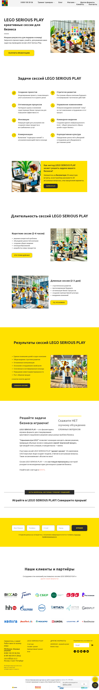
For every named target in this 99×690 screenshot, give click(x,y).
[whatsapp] (78, 651)
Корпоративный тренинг (35, 649)
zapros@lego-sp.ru (10, 658)
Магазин (71, 2)
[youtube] (81, 651)
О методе (30, 644)
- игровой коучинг (63, 644)
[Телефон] (84, 651)
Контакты (93, 4)
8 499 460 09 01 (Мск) (12, 656)
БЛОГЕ (42, 470)
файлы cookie (67, 684)
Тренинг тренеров (45, 2)
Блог (60, 2)
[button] (19, 53)
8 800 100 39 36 (27, 2)
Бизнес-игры (54, 646)
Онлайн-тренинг (32, 646)
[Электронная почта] (87, 651)
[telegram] (75, 651)
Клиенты (80, 4)
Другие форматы (87, 2)
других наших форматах (49, 579)
